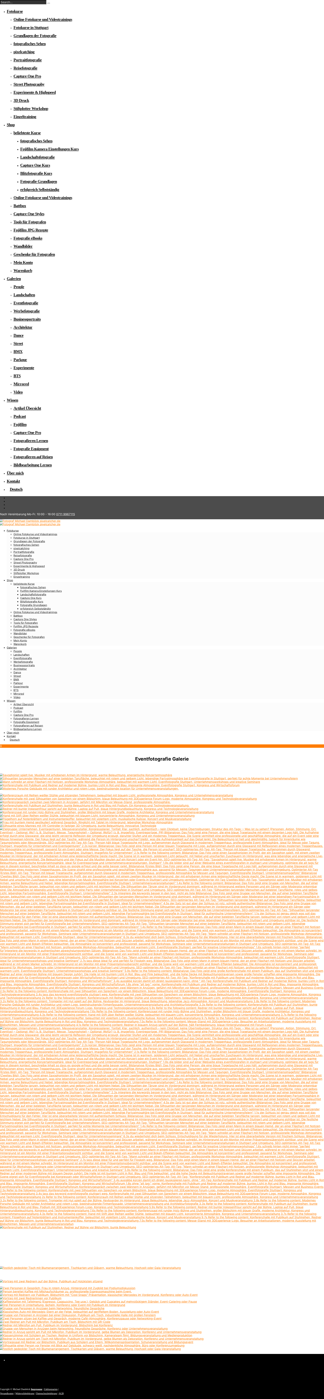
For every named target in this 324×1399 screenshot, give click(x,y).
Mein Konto (23, 262)
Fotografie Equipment (31, 449)
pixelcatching (24, 52)
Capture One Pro (27, 76)
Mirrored (21, 384)
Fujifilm (20, 424)
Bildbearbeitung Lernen (33, 465)
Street (18, 343)
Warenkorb (23, 270)
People (19, 287)
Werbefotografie (27, 311)
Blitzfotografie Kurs (36, 173)
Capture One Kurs (35, 165)
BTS (17, 376)
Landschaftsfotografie (37, 157)
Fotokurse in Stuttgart (31, 27)
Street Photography (29, 84)
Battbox (20, 206)
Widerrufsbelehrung (24, 1393)
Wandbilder (23, 246)
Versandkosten (7, 1393)
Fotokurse (15, 11)
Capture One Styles (29, 214)
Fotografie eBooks (28, 238)
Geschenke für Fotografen (34, 254)
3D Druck (21, 100)
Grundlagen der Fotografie (35, 35)
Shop (11, 125)
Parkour (20, 359)
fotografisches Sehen (30, 44)
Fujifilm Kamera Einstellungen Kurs (49, 149)
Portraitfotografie (28, 60)
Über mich (15, 473)
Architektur (23, 327)
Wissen (12, 400)
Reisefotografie (25, 68)
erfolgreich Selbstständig (39, 189)
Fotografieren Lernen (31, 440)
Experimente (24, 368)
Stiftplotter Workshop (31, 108)
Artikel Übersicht (27, 408)
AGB (61, 1393)
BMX (18, 351)
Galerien (14, 278)
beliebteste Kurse (27, 133)
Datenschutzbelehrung (46, 1393)
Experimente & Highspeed (35, 92)
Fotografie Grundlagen (38, 181)
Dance (18, 335)
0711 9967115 (65, 514)
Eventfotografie (26, 303)
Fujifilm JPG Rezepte (31, 230)
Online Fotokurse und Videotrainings (43, 19)
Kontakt (13, 481)
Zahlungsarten (51, 1389)
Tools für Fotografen (30, 222)
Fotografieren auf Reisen (33, 457)
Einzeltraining (25, 116)
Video (18, 392)
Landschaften (24, 295)
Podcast (20, 416)
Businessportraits (27, 319)
